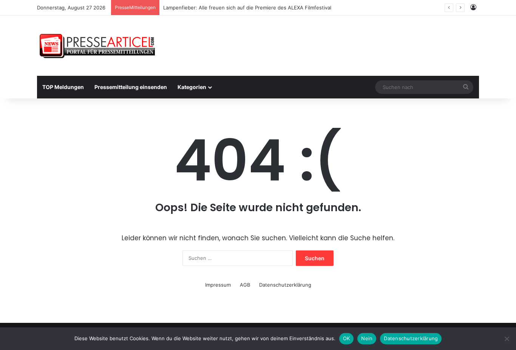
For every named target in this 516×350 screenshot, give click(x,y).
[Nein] (506, 338)
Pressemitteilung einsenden (130, 87)
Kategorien (192, 87)
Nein (366, 338)
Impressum (218, 285)
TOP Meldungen (63, 87)
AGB (245, 285)
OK (346, 338)
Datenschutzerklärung (285, 285)
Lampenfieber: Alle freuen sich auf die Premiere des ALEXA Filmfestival (247, 8)
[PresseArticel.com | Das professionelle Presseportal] (98, 46)
